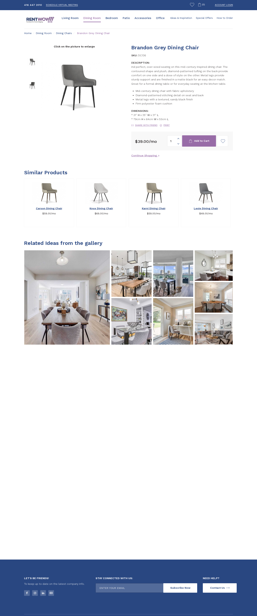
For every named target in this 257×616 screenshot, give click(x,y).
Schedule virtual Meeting (62, 5)
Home (28, 33)
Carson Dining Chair (49, 208)
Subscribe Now (180, 587)
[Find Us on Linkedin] (43, 593)
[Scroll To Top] (247, 601)
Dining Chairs (64, 33)
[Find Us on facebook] (27, 593)
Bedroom (112, 18)
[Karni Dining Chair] (153, 193)
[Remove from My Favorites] (70, 182)
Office (160, 18)
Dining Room (92, 18)
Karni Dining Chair (154, 208)
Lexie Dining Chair (206, 208)
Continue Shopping (144, 155)
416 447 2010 (33, 4)
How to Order (225, 18)
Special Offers (204, 18)
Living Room (70, 18)
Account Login (224, 5)
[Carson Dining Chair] (49, 193)
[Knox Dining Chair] (101, 193)
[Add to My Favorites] (222, 141)
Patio (126, 18)
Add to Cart (201, 140)
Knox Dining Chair (101, 208)
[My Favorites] (192, 5)
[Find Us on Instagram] (35, 593)
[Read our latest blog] (51, 593)
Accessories (143, 18)
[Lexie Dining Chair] (206, 193)
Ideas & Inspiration (181, 18)
